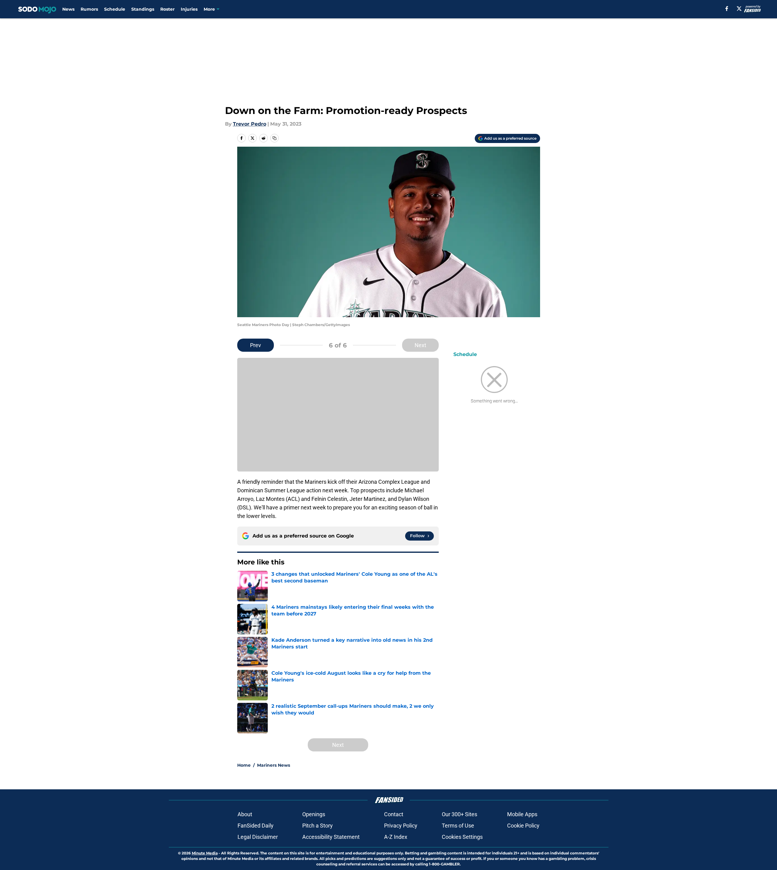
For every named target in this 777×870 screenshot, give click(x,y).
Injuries (189, 9)
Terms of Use (458, 825)
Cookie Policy (523, 825)
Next (420, 345)
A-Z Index (395, 837)
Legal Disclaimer (258, 837)
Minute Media (205, 853)
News (68, 9)
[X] (739, 8)
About (245, 814)
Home (244, 765)
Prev (255, 345)
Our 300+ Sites (459, 814)
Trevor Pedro (249, 124)
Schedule (114, 9)
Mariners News (273, 765)
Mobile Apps (522, 814)
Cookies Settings (462, 837)
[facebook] (726, 8)
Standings (142, 9)
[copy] (274, 138)
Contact (393, 814)
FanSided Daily (256, 825)
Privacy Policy (400, 825)
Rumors (89, 9)
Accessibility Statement (331, 837)
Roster (167, 9)
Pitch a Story (317, 825)
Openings (313, 814)
